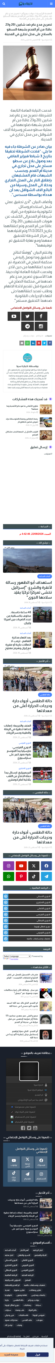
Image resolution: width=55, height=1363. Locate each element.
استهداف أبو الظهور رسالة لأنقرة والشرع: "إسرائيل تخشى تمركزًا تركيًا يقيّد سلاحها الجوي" (29, 589)
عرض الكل (11, 548)
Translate (13, 959)
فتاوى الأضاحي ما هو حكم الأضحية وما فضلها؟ (22, 407)
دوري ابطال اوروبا (42, 926)
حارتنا (7, 1300)
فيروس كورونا (38, 1315)
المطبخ (28, 1280)
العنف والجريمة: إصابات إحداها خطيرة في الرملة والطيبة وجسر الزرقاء (17, 729)
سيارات (8, 1310)
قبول (37, 1354)
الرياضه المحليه (27, 1275)
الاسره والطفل (24, 1255)
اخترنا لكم (39, 336)
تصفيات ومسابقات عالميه (38, 938)
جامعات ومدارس (38, 1295)
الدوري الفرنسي (43, 914)
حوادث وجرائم (28, 13)
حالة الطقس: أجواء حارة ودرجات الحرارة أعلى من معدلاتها (32, 706)
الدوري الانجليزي (43, 902)
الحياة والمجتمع (40, 1255)
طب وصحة (19, 1310)
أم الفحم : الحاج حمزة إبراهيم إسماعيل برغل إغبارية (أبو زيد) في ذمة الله (22, 1034)
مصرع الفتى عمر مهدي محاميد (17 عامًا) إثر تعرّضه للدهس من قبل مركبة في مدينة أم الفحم (22, 1018)
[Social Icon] (46, 865)
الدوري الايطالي (43, 920)
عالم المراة (33, 1310)
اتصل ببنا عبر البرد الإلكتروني (30, 1100)
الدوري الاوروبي (43, 932)
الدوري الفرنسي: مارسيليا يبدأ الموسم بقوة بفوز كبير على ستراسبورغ (19, 752)
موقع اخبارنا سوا (35, 1090)
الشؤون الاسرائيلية (12, 1280)
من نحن (35, 1336)
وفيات (19, 1325)
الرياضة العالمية (11, 1275)
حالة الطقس (18, 1300)
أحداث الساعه (10, 1250)
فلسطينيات (23, 1315)
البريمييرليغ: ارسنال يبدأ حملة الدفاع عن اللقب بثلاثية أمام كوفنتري (17, 776)
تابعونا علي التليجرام (24, 1122)
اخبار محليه (9, 1255)
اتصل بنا (26, 1336)
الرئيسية (44, 1336)
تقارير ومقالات (35, 1290)
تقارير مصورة (19, 1290)
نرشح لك (8, 1325)
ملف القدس (27, 1320)
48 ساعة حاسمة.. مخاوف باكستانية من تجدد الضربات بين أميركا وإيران (17, 617)
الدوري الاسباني (43, 896)
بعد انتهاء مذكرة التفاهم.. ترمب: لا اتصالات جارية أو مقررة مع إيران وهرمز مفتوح (18, 643)
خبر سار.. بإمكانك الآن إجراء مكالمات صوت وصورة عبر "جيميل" (21, 991)
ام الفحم (39, 1095)
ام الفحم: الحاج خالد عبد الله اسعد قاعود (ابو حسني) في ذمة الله (22, 1004)
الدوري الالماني (43, 908)
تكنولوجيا (8, 1295)
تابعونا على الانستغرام (25, 1117)
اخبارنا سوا (46, 40)
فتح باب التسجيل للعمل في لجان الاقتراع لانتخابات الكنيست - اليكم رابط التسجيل (22, 977)
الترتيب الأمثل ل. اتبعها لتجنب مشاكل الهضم (22, 433)
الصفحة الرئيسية (44, 13)
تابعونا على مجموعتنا (25, 1107)
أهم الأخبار (24, 1250)
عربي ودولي (9, 1315)
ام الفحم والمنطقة (12, 1285)
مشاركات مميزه (11, 1320)
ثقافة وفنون (21, 1295)
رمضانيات (27, 1305)
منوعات (39, 1320)
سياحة (38, 1305)
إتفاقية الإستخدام (14, 1336)
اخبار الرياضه (38, 1250)
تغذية (7, 1290)
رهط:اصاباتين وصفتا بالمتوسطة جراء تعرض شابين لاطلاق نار (22, 420)
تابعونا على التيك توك (25, 1112)
